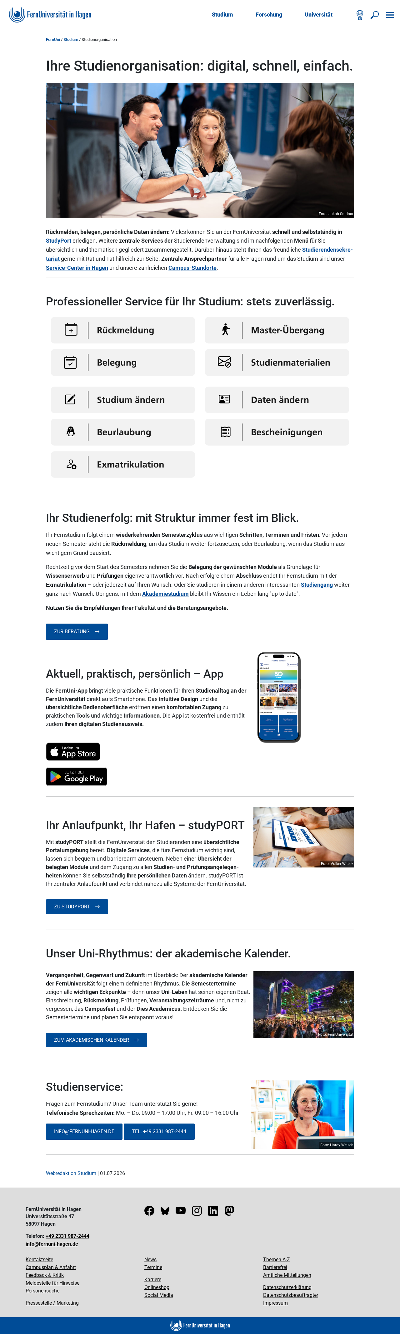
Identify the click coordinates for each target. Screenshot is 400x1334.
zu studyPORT (74, 907)
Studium (222, 14)
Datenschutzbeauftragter (290, 1295)
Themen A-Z (276, 1259)
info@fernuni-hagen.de (52, 1244)
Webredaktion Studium (71, 1173)
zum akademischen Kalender (94, 1040)
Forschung (269, 14)
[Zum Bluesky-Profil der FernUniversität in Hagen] (165, 1213)
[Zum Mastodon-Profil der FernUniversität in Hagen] (229, 1213)
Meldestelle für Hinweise (52, 1283)
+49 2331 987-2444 (67, 1236)
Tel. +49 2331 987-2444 (159, 1131)
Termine (153, 1267)
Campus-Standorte (192, 267)
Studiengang (317, 584)
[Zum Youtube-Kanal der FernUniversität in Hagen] (181, 1213)
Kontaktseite (39, 1259)
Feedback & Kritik (45, 1275)
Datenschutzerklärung (287, 1287)
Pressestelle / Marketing (52, 1303)
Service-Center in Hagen (77, 267)
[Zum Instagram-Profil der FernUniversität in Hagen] (197, 1213)
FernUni (53, 39)
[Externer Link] (148, 752)
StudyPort (58, 240)
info (59, 1131)
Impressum (275, 1303)
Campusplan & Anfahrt (51, 1267)
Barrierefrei (275, 1267)
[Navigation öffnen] (390, 15)
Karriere (152, 1279)
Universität (318, 14)
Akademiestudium (165, 593)
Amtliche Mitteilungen (287, 1275)
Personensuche (42, 1291)
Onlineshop (156, 1287)
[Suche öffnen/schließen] (375, 15)
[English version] (360, 15)
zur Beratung (74, 632)
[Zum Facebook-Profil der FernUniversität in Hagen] (149, 1213)
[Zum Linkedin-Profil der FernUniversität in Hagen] (213, 1213)
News (150, 1259)
